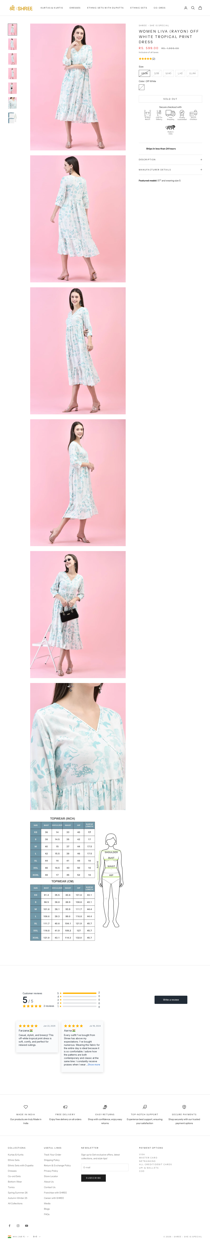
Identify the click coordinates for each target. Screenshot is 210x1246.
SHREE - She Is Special (154, 25)
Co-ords (160, 8)
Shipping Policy (52, 1160)
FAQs (47, 1214)
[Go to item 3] (12, 59)
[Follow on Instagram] (18, 1225)
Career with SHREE (54, 1198)
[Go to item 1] (12, 30)
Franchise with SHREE (55, 1192)
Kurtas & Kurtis (52, 8)
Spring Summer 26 (17, 1192)
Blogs (47, 1208)
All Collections (15, 1203)
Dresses (75, 8)
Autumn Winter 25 (17, 1198)
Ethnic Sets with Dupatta (105, 8)
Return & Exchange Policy (57, 1165)
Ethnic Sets (138, 8)
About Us (49, 1181)
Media (47, 1203)
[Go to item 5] (12, 88)
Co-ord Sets (14, 1176)
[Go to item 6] (12, 103)
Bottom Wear (15, 1181)
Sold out (170, 98)
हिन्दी (35, 1237)
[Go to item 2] (12, 44)
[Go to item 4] (12, 74)
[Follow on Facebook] (9, 1225)
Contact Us (49, 1187)
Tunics (11, 1187)
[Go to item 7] (12, 118)
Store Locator (51, 1176)
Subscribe (93, 1178)
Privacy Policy (51, 1170)
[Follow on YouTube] (26, 1225)
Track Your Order (52, 1154)
